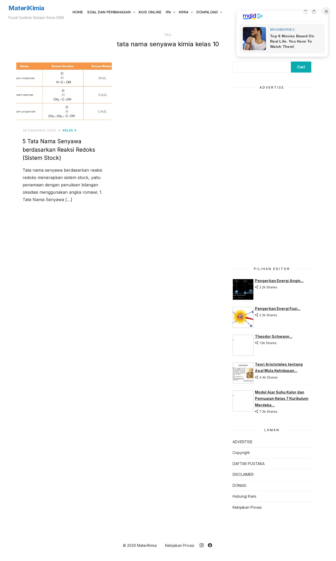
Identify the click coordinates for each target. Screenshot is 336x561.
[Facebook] (210, 545)
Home (77, 12)
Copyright (241, 452)
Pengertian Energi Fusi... (278, 308)
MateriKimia (26, 8)
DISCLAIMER (243, 474)
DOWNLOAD (207, 12)
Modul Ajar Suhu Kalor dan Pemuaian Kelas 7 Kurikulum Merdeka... (281, 398)
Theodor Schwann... (273, 336)
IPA (168, 12)
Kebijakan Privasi (247, 507)
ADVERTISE (243, 442)
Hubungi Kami (244, 496)
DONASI (239, 485)
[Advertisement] (272, 175)
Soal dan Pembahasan (109, 12)
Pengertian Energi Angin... (279, 280)
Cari (301, 67)
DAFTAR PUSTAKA (249, 463)
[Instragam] (201, 545)
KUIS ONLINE (150, 12)
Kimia (183, 12)
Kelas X (69, 130)
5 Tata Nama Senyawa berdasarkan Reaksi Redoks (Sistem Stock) (59, 149)
